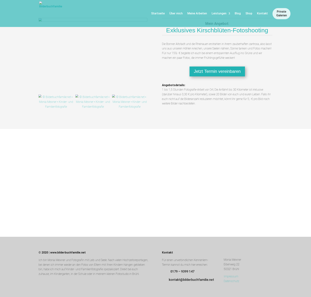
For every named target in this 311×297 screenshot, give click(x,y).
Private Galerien (281, 13)
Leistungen (219, 13)
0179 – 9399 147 (182, 271)
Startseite (158, 13)
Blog (238, 13)
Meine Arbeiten (197, 13)
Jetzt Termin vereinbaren (217, 71)
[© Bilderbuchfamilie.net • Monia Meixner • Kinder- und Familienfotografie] (57, 103)
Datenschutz (231, 281)
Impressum (231, 276)
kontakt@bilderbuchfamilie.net (191, 280)
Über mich (176, 13)
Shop (248, 13)
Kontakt (262, 13)
